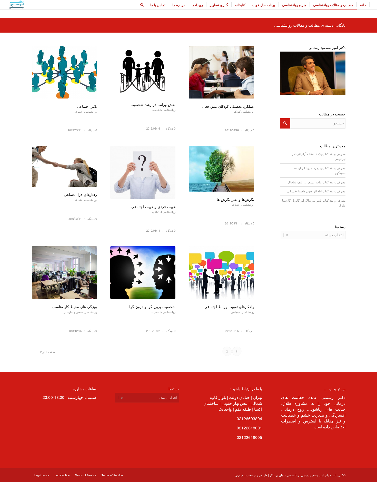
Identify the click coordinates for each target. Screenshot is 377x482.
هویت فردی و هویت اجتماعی (153, 206)
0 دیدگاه (249, 130)
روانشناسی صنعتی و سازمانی (80, 312)
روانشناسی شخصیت (163, 109)
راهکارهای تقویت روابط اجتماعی (229, 306)
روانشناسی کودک (244, 111)
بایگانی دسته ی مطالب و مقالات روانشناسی (309, 25)
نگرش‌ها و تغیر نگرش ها (235, 199)
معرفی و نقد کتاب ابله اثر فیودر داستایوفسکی (316, 191)
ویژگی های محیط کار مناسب (74, 306)
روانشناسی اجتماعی (85, 111)
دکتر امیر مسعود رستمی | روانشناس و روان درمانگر (299, 475)
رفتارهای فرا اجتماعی (80, 194)
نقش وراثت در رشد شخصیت (153, 104)
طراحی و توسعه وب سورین (251, 475)
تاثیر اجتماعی (87, 106)
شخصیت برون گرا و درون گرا (152, 306)
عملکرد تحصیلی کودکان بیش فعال (228, 106)
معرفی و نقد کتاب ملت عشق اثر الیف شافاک (316, 182)
